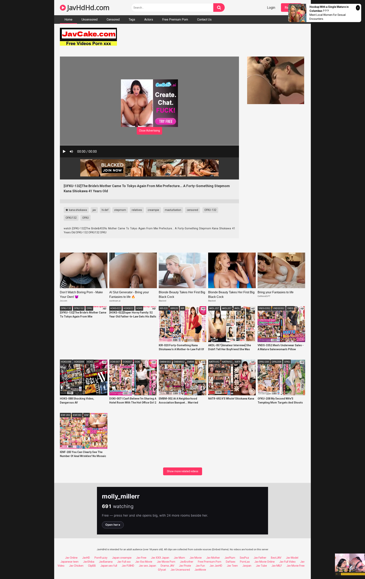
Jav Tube (261, 565)
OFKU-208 (264, 361)
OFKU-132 (210, 209)
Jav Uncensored (180, 569)
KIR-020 (164, 308)
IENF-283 (65, 415)
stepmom (120, 209)
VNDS (290, 308)
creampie (153, 209)
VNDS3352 (278, 308)
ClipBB (92, 565)
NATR (237, 361)
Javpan (246, 565)
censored (192, 209)
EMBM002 (179, 361)
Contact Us (204, 19)
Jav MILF (276, 565)
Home (68, 19)
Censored (113, 19)
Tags (132, 19)
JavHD (86, 557)
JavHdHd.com (88, 7)
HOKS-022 (115, 308)
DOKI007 (127, 361)
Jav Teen (232, 565)
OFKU (85, 217)
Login (271, 8)
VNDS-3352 (264, 308)
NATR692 (227, 361)
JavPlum (230, 557)
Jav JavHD (215, 565)
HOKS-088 (66, 361)
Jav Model (292, 557)
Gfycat (162, 569)
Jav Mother (213, 557)
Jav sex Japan (147, 565)
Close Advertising (149, 130)
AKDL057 (227, 308)
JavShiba (88, 561)
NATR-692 (214, 361)
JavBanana (106, 561)
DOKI (137, 361)
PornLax (245, 561)
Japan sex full (108, 565)
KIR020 (174, 308)
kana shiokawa (77, 209)
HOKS (139, 308)
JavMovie (200, 569)
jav (94, 209)
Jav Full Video (287, 561)
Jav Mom (179, 557)
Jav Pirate (185, 565)
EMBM (190, 361)
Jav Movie (196, 557)
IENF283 (77, 415)
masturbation (173, 209)
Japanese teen (69, 561)
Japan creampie (122, 557)
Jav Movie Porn (166, 561)
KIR (182, 308)
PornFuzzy (100, 557)
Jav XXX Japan (160, 557)
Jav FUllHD (128, 565)
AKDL (237, 308)
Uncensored (90, 19)
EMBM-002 (165, 361)
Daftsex (230, 561)
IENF (86, 415)
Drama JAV (167, 565)
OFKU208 (276, 361)
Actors (148, 19)
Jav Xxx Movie (143, 561)
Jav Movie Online (264, 561)
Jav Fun (200, 565)
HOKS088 (79, 361)
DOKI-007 (115, 361)
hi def (105, 209)
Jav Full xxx (124, 561)
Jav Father (260, 557)
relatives (137, 209)
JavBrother (186, 561)
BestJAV (276, 557)
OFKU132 (71, 217)
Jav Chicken (76, 565)
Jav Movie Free (295, 565)
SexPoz (244, 557)
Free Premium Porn (175, 19)
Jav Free (141, 557)
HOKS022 (128, 308)
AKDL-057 (214, 308)
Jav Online (71, 557)
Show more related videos (182, 471)
